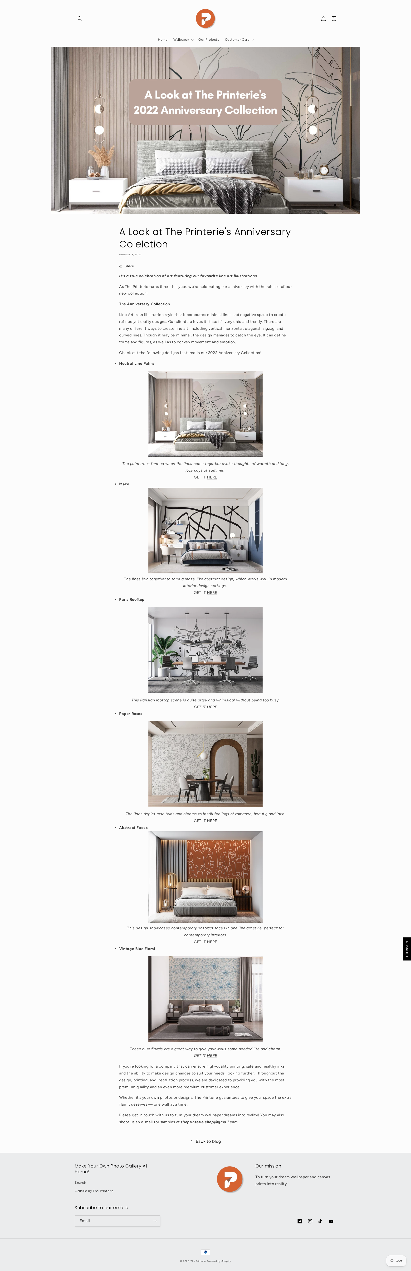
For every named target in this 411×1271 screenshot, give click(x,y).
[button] (80, 18)
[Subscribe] (155, 1221)
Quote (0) (407, 949)
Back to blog (208, 1141)
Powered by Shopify (219, 1261)
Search (80, 1183)
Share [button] (129, 266)
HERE (212, 477)
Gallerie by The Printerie (94, 1191)
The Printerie (198, 1261)
